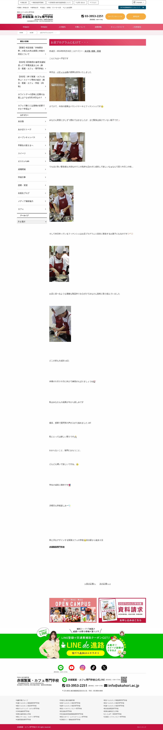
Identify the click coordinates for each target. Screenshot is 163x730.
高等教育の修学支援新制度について (60, 2)
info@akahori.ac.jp (123, 685)
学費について (80, 27)
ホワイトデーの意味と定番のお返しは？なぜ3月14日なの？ (31, 96)
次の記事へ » (105, 584)
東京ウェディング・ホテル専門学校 (27, 708)
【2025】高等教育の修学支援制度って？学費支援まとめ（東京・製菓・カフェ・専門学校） (31, 65)
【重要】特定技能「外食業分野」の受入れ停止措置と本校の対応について (31, 51)
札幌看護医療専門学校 (23, 719)
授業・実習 (96, 51)
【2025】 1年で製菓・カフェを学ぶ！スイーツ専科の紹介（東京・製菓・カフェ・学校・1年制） (31, 81)
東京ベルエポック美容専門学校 (114, 703)
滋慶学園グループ (22, 700)
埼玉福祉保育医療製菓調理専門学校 (71, 714)
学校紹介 (26, 27)
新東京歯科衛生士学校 (23, 714)
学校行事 (22, 177)
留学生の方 (35, 7)
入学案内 (62, 27)
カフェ (21, 209)
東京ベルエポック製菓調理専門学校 (115, 700)
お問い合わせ (81, 2)
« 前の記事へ (90, 584)
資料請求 (136, 16)
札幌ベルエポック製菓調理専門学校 (27, 703)
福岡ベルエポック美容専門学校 (70, 706)
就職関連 (22, 169)
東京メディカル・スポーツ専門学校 (27, 717)
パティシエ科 (62, 72)
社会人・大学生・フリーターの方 (51, 7)
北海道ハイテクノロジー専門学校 (115, 717)
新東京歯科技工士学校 (111, 711)
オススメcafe (23, 161)
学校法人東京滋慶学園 (67, 700)
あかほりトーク (24, 129)
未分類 (87, 51)
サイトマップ (142, 727)
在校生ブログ (23, 193)
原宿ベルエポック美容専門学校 (70, 703)
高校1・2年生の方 (23, 7)
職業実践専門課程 (38, 2)
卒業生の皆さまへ (25, 145)
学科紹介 (44, 27)
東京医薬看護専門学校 (111, 708)
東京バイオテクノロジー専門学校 (71, 708)
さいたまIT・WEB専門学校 (112, 714)
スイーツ (22, 153)
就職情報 (98, 27)
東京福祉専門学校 (66, 711)
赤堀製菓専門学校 (57, 547)
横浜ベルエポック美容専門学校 (26, 706)
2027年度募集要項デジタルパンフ (130, 7)
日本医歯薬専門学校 (22, 711)
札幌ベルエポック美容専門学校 (114, 706)
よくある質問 (68, 7)
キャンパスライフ (117, 27)
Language (139, 2)
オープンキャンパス (115, 16)
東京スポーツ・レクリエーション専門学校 (73, 717)
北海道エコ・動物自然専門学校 (70, 719)
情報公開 (24, 2)
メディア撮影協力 (25, 201)
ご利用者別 (137, 27)
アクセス (93, 2)
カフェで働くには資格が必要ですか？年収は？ (31, 107)
